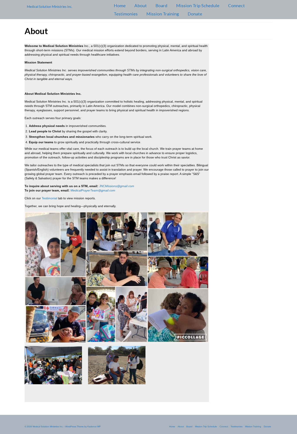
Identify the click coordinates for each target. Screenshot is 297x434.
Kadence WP (94, 426)
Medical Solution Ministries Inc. (49, 6)
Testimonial (49, 198)
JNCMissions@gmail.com (116, 186)
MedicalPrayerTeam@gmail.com (92, 190)
